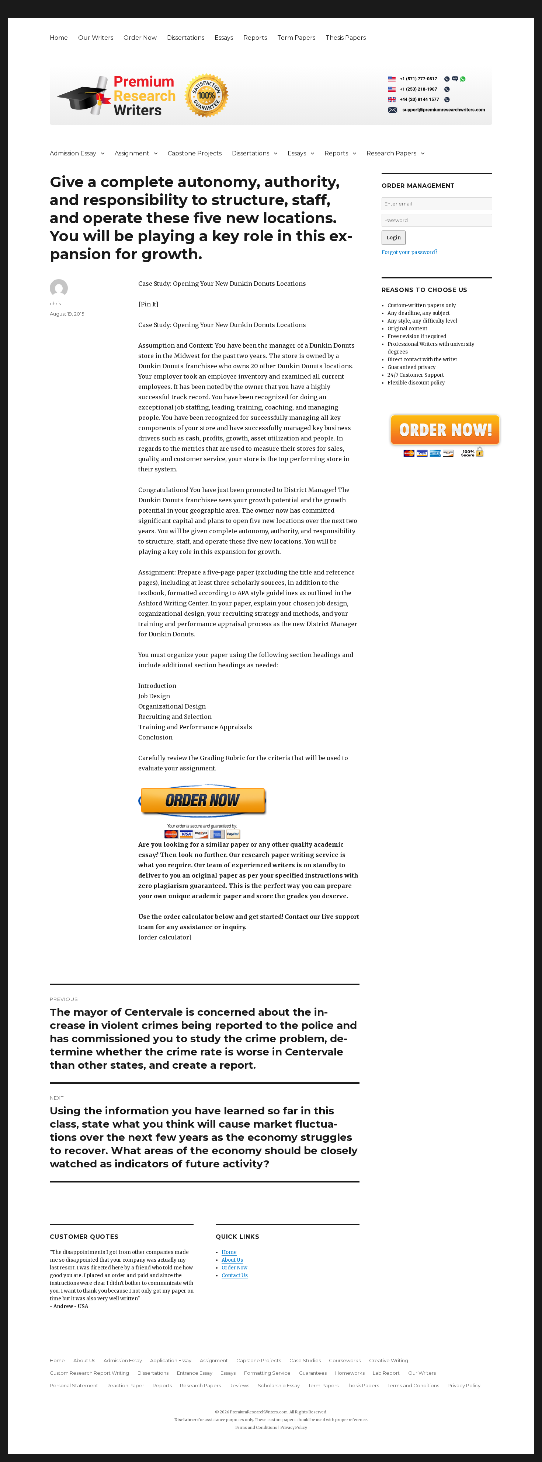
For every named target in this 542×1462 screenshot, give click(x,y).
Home (59, 37)
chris (55, 303)
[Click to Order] (248, 811)
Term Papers (296, 37)
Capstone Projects (195, 153)
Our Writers (95, 37)
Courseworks (345, 1360)
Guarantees (313, 1373)
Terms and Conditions (413, 1385)
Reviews (239, 1385)
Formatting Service (267, 1373)
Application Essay (170, 1360)
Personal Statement (74, 1385)
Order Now (140, 37)
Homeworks (350, 1373)
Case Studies (305, 1360)
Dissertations (185, 37)
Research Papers (391, 153)
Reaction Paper (125, 1385)
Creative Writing (388, 1360)
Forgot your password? (410, 252)
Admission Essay (73, 153)
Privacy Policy (464, 1385)
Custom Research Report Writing (89, 1373)
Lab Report (386, 1373)
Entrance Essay (194, 1373)
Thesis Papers (346, 37)
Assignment (132, 153)
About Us (232, 1260)
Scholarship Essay (279, 1385)
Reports (255, 37)
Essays (224, 37)
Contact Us (235, 1275)
